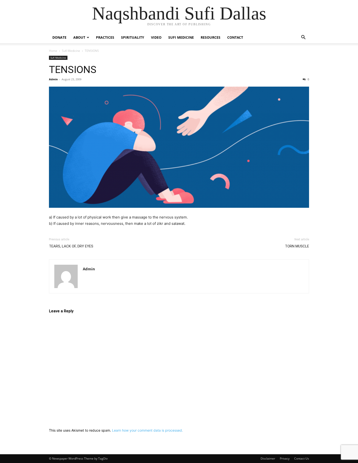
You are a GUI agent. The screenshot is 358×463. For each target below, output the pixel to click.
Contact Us (301, 458)
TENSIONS (72, 69)
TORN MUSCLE (297, 246)
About (79, 37)
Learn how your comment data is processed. (147, 430)
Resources (210, 37)
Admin (53, 79)
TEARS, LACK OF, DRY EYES (71, 246)
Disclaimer (268, 458)
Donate (59, 37)
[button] (303, 38)
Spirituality (132, 37)
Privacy (285, 458)
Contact (235, 37)
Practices (105, 37)
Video (156, 37)
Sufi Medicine (181, 37)
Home (53, 51)
